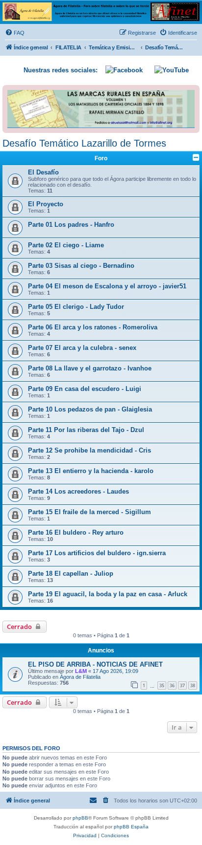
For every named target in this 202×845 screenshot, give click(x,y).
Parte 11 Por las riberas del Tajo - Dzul (86, 429)
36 (172, 685)
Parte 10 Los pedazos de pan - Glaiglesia (90, 409)
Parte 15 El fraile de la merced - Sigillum (89, 512)
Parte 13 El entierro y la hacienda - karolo (90, 471)
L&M (81, 671)
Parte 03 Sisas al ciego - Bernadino (81, 265)
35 (161, 685)
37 (182, 685)
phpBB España (131, 826)
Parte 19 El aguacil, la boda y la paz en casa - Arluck (107, 594)
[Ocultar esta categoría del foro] (196, 157)
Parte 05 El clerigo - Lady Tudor (76, 306)
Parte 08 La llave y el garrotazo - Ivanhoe (90, 368)
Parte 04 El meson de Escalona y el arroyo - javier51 (107, 286)
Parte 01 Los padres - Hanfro (71, 224)
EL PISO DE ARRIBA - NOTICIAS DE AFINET (95, 664)
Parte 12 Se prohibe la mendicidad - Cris (89, 450)
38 (192, 685)
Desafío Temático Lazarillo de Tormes (84, 143)
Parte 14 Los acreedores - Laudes (78, 491)
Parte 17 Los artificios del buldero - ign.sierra (97, 553)
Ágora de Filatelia (80, 677)
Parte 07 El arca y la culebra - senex (82, 347)
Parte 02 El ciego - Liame (66, 245)
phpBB (80, 818)
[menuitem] (15, 33)
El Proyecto (45, 204)
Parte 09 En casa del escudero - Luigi (84, 388)
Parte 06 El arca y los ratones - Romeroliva (92, 327)
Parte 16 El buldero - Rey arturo (76, 532)
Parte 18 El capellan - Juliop (70, 573)
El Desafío (43, 172)
